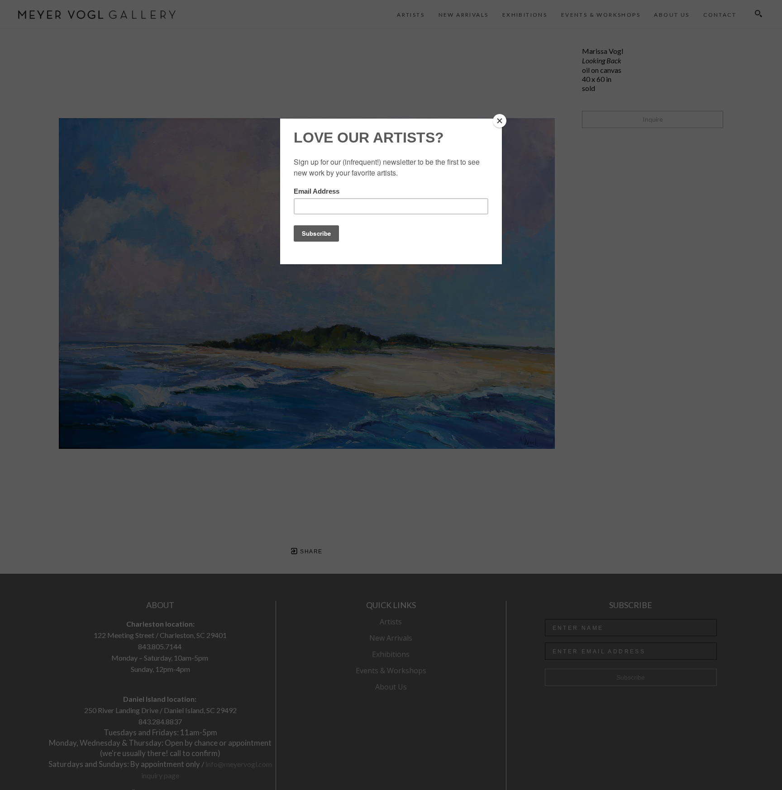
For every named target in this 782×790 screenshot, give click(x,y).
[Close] (499, 121)
